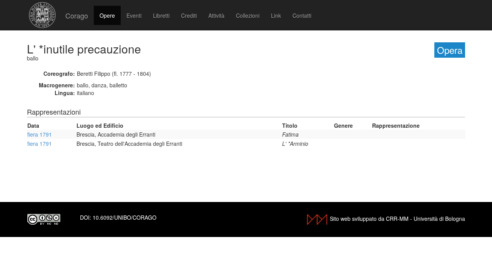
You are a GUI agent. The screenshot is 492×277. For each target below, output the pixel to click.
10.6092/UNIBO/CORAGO (124, 217)
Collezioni (247, 15)
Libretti (161, 15)
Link (276, 15)
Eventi (133, 15)
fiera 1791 (39, 134)
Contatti (302, 15)
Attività (216, 15)
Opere (107, 15)
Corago (76, 15)
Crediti (189, 15)
